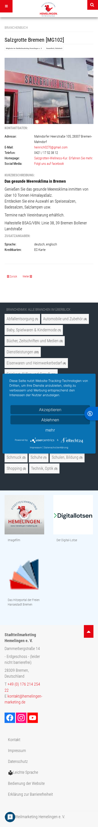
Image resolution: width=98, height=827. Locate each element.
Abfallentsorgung (20, 319)
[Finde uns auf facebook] (10, 717)
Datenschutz (18, 761)
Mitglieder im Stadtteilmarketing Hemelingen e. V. (24, 48)
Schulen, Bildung (65, 457)
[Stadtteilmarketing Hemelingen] (49, 9)
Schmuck (14, 457)
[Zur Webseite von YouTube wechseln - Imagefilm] (24, 515)
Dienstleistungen (20, 352)
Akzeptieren (50, 409)
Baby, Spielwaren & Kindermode (32, 330)
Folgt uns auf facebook (49, 164)
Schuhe (36, 457)
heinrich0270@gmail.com (50, 147)
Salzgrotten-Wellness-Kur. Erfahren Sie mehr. (63, 158)
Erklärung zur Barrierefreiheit (30, 794)
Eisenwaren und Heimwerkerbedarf (34, 363)
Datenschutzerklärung (56, 447)
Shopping (14, 468)
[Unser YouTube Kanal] (33, 717)
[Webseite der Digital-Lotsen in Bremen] (73, 515)
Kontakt (14, 739)
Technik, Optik (42, 468)
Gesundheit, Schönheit (54, 48)
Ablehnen (50, 419)
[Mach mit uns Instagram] (21, 717)
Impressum (17, 750)
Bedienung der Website (26, 783)
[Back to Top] (88, 631)
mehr (50, 429)
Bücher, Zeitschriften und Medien (33, 341)
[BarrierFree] (91, 413)
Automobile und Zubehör (63, 319)
